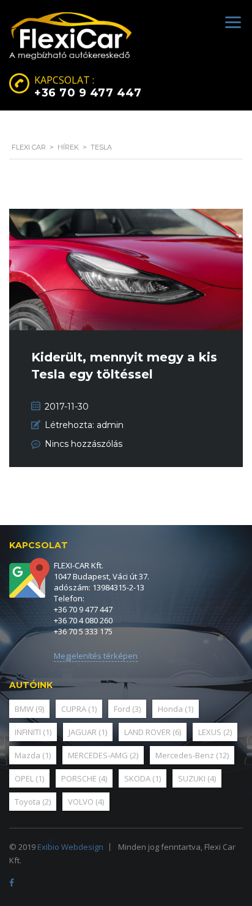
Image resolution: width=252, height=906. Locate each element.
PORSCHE (84, 778)
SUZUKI (197, 778)
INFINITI (33, 732)
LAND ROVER (152, 732)
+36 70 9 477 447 (87, 93)
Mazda (33, 755)
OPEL (29, 778)
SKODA (142, 778)
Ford (127, 708)
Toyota (33, 801)
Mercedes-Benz (192, 755)
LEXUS (215, 732)
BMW (29, 708)
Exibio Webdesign (70, 846)
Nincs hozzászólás (83, 443)
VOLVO (86, 801)
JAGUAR (88, 732)
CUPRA (79, 708)
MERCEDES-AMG (103, 755)
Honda (175, 708)
